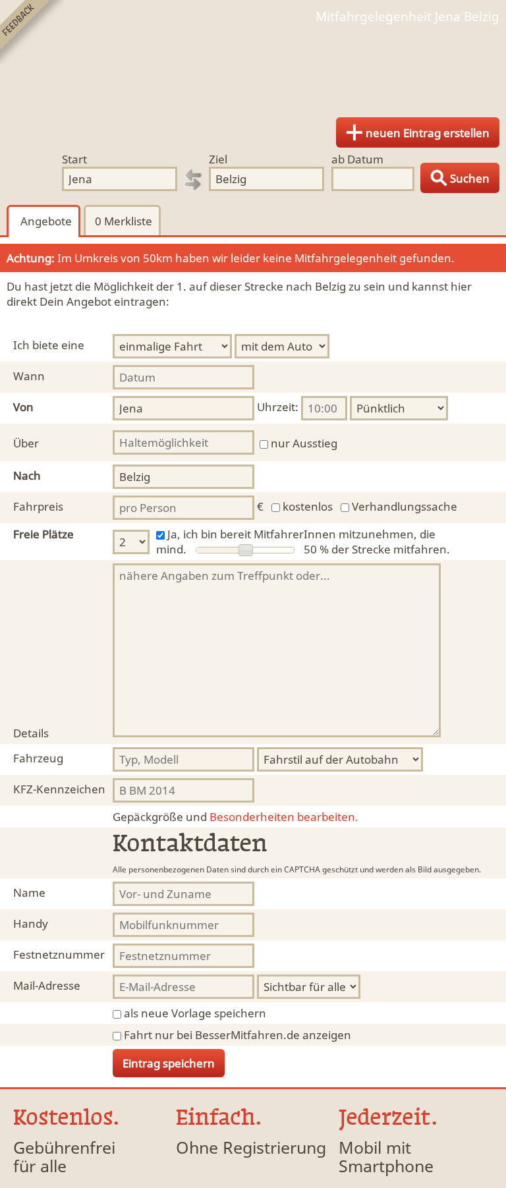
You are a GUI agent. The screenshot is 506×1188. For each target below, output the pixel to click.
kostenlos (308, 506)
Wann (29, 375)
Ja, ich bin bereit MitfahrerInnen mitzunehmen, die (301, 534)
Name (29, 892)
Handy (30, 923)
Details (31, 733)
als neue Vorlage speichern (195, 1013)
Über (26, 443)
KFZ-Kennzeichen (59, 789)
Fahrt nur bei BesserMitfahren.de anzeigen (237, 1034)
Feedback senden (32, 32)
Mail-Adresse (46, 985)
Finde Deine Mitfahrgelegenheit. (253, 66)
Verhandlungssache (404, 506)
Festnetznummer (59, 954)
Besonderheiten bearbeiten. (235, 816)
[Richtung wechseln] (193, 179)
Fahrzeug (38, 758)
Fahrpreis (38, 506)
